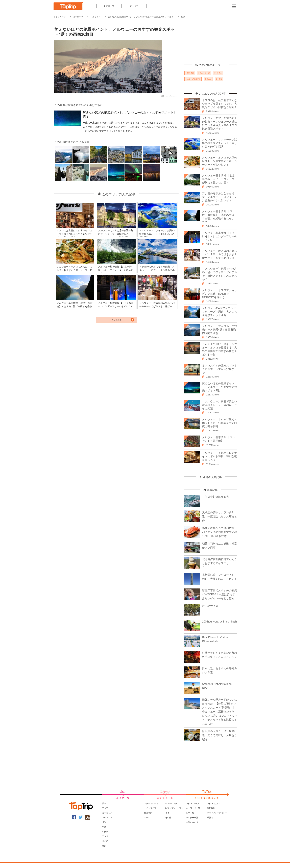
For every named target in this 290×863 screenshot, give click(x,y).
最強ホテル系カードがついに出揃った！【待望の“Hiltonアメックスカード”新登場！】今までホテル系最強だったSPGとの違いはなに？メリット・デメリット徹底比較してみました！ (219, 711)
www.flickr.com (171, 96)
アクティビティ (151, 803)
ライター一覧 (192, 817)
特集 (104, 846)
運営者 (210, 817)
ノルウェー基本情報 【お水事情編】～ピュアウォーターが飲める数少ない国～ (219, 179)
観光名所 (148, 813)
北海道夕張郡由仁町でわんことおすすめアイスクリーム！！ (219, 563)
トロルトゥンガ (204, 73)
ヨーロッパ (78, 17)
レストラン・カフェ (174, 808)
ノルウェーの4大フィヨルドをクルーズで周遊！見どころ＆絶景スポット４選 (219, 312)
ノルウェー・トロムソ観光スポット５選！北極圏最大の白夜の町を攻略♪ (219, 423)
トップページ (60, 17)
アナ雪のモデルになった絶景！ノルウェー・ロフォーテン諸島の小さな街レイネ (219, 197)
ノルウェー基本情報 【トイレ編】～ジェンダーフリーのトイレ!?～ (219, 236)
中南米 (105, 831)
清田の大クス (210, 606)
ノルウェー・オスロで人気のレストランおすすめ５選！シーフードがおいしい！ (219, 161)
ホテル (147, 817)
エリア (135, 6)
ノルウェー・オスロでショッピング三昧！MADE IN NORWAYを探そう (219, 294)
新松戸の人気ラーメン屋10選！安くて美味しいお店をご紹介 (219, 735)
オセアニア (107, 817)
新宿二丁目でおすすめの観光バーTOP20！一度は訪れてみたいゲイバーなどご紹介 (219, 594)
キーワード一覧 (193, 808)
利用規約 (211, 808)
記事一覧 (110, 6)
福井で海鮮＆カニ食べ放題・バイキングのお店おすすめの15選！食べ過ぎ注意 (219, 532)
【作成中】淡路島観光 (215, 496)
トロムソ (208, 79)
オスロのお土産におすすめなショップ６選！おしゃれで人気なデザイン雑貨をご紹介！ (219, 104)
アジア (105, 808)
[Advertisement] (210, 43)
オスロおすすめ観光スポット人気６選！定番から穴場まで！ (219, 369)
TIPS (167, 813)
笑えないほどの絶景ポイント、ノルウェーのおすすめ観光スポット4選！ (141, 17)
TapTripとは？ (213, 803)
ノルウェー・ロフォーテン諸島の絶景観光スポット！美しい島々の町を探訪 (219, 143)
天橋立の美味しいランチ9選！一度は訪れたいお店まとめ (219, 516)
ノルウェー (95, 17)
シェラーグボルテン (193, 79)
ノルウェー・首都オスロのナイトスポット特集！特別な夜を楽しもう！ (219, 456)
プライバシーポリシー (217, 813)
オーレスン (218, 73)
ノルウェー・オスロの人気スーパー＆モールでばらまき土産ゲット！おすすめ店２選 (219, 254)
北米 (104, 822)
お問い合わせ (192, 822)
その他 (168, 817)
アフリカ (106, 836)
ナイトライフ (150, 808)
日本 (104, 803)
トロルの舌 (189, 73)
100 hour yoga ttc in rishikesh (219, 621)
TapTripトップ (192, 803)
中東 (104, 827)
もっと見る (116, 320)
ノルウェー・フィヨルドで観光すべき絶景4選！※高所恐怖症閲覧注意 (219, 330)
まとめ (105, 841)
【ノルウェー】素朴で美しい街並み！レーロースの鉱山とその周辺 (219, 405)
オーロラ (219, 79)
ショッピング (171, 803)
